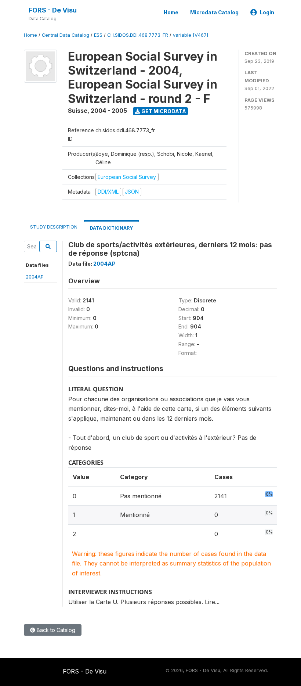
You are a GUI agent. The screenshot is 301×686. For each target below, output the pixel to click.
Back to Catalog (55, 630)
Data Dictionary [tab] (111, 228)
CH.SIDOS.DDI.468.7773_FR (137, 35)
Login (267, 12)
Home (171, 12)
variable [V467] (190, 35)
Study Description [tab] (53, 227)
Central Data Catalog (65, 35)
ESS (98, 35)
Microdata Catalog (214, 12)
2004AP (35, 277)
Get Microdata (163, 111)
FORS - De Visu (53, 10)
